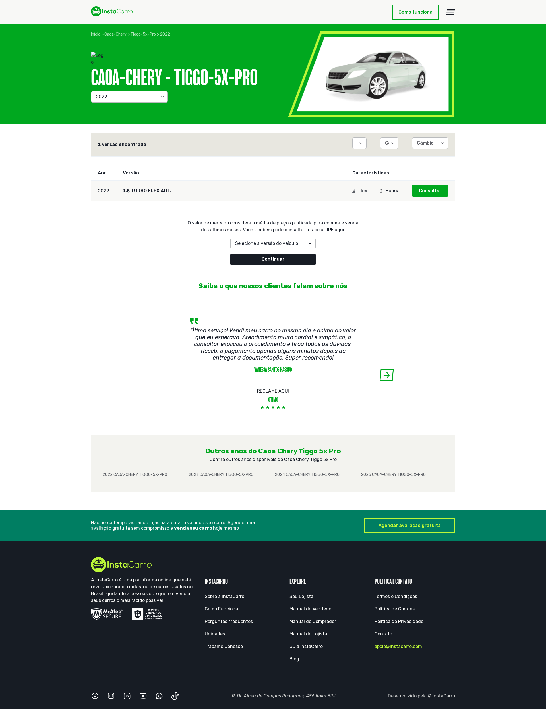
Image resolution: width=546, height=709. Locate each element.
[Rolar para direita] (386, 375)
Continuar (273, 259)
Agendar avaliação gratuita (410, 525)
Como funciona (415, 12)
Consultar (430, 190)
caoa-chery (115, 34)
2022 (165, 34)
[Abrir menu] (450, 12)
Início (95, 34)
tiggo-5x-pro (143, 34)
